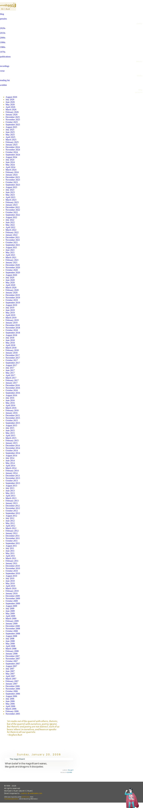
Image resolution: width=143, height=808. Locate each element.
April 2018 (10, 345)
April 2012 (10, 526)
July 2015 (10, 428)
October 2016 (12, 390)
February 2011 (12, 561)
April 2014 (10, 465)
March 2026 (11, 109)
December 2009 (13, 596)
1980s (2, 47)
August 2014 (11, 455)
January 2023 (11, 205)
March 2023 (11, 200)
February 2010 (12, 591)
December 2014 (13, 445)
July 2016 (10, 398)
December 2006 (13, 686)
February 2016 (12, 410)
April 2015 (10, 435)
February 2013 (12, 500)
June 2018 (10, 340)
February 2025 (12, 142)
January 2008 (11, 653)
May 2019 (10, 312)
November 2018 (13, 327)
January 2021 (11, 262)
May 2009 (10, 613)
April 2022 (10, 227)
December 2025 (13, 117)
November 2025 (13, 119)
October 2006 (12, 691)
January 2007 (11, 684)
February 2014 (12, 470)
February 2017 (12, 380)
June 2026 (10, 102)
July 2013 (10, 488)
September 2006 (13, 694)
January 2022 (11, 235)
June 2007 (10, 671)
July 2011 (10, 548)
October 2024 (12, 152)
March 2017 (11, 378)
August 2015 (11, 425)
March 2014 (11, 468)
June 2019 (10, 310)
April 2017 (10, 375)
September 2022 (13, 215)
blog (2, 14)
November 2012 (13, 508)
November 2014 (13, 448)
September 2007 (13, 663)
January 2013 (11, 503)
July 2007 (10, 668)
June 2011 (10, 551)
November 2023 (13, 180)
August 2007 (11, 666)
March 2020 (11, 287)
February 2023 (12, 202)
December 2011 (13, 536)
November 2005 (13, 714)
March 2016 (11, 408)
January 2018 (11, 353)
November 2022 (13, 210)
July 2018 (10, 338)
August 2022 (11, 217)
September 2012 (13, 513)
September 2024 (13, 154)
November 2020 (13, 267)
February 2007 (12, 681)
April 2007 (10, 676)
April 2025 (10, 137)
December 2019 (13, 295)
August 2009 (11, 606)
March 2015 (11, 438)
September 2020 (13, 272)
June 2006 (10, 701)
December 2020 (13, 265)
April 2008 (10, 646)
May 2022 (10, 225)
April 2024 (10, 167)
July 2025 (10, 129)
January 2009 (11, 623)
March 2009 (11, 618)
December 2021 (13, 237)
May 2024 (10, 165)
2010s (2, 33)
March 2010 (11, 588)
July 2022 (10, 220)
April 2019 (10, 315)
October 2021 (12, 242)
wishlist (3, 85)
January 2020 (11, 292)
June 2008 (10, 641)
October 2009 (12, 601)
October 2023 (12, 182)
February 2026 (12, 112)
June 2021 (10, 250)
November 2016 (13, 388)
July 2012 (10, 518)
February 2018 (12, 350)
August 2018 (11, 335)
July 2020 (10, 277)
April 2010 (10, 586)
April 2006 (10, 706)
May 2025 (10, 134)
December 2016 (13, 385)
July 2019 (10, 307)
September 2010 (13, 573)
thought (70, 770)
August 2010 (11, 576)
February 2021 (12, 260)
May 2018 (10, 343)
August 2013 (11, 485)
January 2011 (11, 563)
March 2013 (11, 498)
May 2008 (10, 643)
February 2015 (12, 440)
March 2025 (11, 139)
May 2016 (10, 403)
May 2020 (10, 282)
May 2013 (10, 493)
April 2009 (10, 616)
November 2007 (13, 658)
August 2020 (11, 275)
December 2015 (13, 415)
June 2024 (10, 162)
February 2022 (12, 232)
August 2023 (11, 187)
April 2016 (10, 405)
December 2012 (13, 505)
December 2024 (13, 147)
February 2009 (12, 621)
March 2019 (11, 317)
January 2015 (11, 443)
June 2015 (10, 430)
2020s (2, 28)
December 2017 (13, 355)
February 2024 (12, 172)
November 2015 (13, 418)
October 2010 (12, 571)
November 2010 (13, 568)
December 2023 (13, 177)
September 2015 (13, 423)
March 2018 (11, 348)
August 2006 (11, 696)
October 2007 (12, 661)
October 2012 (12, 511)
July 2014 (10, 458)
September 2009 (13, 603)
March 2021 (11, 257)
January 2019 (11, 322)
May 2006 (10, 704)
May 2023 (10, 195)
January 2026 (11, 114)
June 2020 (10, 280)
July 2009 (10, 608)
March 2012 (11, 528)
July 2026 (10, 99)
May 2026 (10, 104)
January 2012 (11, 533)
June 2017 (10, 370)
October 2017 (12, 360)
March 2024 (11, 170)
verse (2, 71)
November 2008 (13, 628)
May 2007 (10, 673)
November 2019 (13, 297)
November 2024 (13, 149)
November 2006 (13, 689)
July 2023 (10, 190)
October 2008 (12, 631)
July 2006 (10, 699)
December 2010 (13, 566)
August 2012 (11, 516)
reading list (5, 80)
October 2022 (12, 212)
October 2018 (12, 330)
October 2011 (12, 541)
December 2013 (13, 475)
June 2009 (10, 611)
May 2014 (10, 463)
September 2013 (13, 483)
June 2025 (10, 132)
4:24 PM (69, 772)
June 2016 (10, 400)
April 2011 (10, 556)
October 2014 (12, 450)
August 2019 (11, 305)
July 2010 (10, 578)
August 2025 (11, 127)
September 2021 (13, 245)
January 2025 (11, 144)
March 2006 (11, 709)
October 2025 (12, 122)
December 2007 (13, 656)
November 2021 (13, 240)
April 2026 (10, 107)
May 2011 (10, 553)
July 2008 (10, 638)
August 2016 (11, 395)
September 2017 (13, 363)
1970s (2, 52)
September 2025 (13, 124)
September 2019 (13, 302)
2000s (2, 37)
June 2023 (10, 192)
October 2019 (12, 300)
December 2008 (13, 626)
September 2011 (13, 543)
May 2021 (10, 252)
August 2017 (11, 365)
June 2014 (10, 460)
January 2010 (11, 593)
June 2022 (10, 222)
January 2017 (11, 383)
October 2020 (12, 270)
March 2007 (11, 678)
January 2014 (11, 473)
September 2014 (13, 453)
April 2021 (10, 255)
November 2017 (13, 358)
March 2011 (11, 558)
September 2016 (13, 393)
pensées (3, 19)
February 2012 (12, 531)
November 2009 (13, 598)
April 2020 (10, 285)
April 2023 (10, 197)
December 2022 (13, 207)
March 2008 (11, 648)
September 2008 (13, 633)
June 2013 (10, 490)
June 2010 (10, 581)
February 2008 (12, 651)
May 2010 (10, 583)
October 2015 (12, 420)
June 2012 (10, 521)
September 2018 (13, 333)
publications (5, 56)
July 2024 (10, 160)
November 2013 (13, 478)
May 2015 (10, 433)
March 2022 (11, 230)
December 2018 (13, 325)
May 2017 (10, 373)
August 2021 (11, 247)
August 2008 (11, 636)
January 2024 (11, 175)
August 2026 (11, 97)
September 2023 (13, 185)
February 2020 (12, 290)
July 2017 (10, 368)
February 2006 (12, 711)
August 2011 (11, 546)
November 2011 (13, 538)
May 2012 (10, 523)
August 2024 (11, 157)
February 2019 (12, 320)
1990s (2, 42)
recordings (4, 66)
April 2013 (10, 495)
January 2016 (11, 413)
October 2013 (12, 480)
